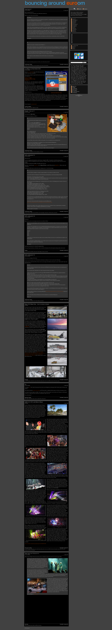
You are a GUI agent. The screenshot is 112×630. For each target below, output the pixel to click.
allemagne (77, 66)
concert (77, 68)
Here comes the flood (75, 91)
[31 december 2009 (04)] (36, 459)
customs (26, 212)
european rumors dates (36, 390)
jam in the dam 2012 (76, 74)
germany (79, 72)
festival (72, 72)
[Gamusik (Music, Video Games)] (78, 55)
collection (74, 68)
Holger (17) (74, 46)
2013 (72, 38)
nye (37, 625)
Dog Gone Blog (74, 90)
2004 (75, 65)
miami (33, 625)
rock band (49, 212)
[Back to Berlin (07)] (57, 365)
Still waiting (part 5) (30, 155)
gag (40, 625)
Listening (26, 106)
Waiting (31, 64)
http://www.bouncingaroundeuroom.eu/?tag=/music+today (54, 291)
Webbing (29, 106)
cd (83, 67)
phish (79, 78)
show (31, 107)
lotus (83, 75)
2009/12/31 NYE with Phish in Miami (34, 402)
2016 (72, 35)
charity (37, 107)
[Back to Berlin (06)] (57, 353)
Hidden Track (74, 86)
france (76, 72)
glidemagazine (27, 355)
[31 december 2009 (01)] (57, 415)
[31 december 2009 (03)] (57, 446)
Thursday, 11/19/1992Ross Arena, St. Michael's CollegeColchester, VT (30, 78)
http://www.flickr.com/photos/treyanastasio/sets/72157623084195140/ (35, 543)
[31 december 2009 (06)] (36, 490)
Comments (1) (66, 106)
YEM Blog (73, 87)
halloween (72, 73)
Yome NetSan (28, 10)
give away (82, 72)
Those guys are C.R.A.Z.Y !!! (32, 553)
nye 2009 (36, 625)
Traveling (26, 379)
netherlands (81, 77)
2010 (25, 398)
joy (25, 251)
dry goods (26, 65)
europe (27, 398)
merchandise (31, 65)
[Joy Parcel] (57, 132)
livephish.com (34, 107)
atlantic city (77, 67)
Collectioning (27, 64)
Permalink (61, 64)
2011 (71, 40)
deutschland (76, 69)
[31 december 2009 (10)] (36, 540)
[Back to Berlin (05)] (57, 341)
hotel (77, 73)
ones (58, 165)
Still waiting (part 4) (30, 216)
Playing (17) (74, 23)
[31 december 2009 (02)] (36, 430)
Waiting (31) (74, 30)
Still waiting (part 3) (30, 254)
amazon (52, 212)
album (75, 66)
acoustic (72, 66)
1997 (71, 65)
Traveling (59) (74, 29)
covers (83, 68)
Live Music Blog (74, 88)
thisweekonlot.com (28, 354)
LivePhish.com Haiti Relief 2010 (33, 68)
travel (45, 398)
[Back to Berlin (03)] (57, 329)
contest (81, 68)
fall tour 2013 (81, 71)
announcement (73, 67)
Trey (30, 387)
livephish (28, 107)
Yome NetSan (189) (75, 45)
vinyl (42, 65)
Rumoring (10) (74, 26)
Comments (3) (66, 250)
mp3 (29, 107)
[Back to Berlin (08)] (36, 377)
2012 (72, 39)
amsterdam (81, 66)
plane (73, 79)
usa (71, 83)
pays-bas (74, 78)
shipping (38, 65)
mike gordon (83, 76)
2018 (72, 34)
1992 (25, 107)
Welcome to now (74, 89)
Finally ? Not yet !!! (30, 111)
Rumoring (26, 397)
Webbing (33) (74, 31)
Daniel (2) (73, 48)
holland (75, 73)
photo (81, 78)
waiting (43, 251)
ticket (76, 82)
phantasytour (41, 354)
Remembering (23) (75, 24)
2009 (25, 625)
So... (26, 384)
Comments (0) (66, 64)
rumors (33, 398)
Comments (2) (66, 150)
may (74, 76)
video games (46, 212)
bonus (81, 67)
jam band (80, 73)
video (73, 83)
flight (74, 72)
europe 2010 (30, 398)
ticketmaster (78, 82)
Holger (27, 305)
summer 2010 (39, 398)
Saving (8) (73, 27)
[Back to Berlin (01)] (57, 317)
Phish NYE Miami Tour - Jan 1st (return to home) (37, 304)
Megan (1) (73, 47)
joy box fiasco (46, 65)
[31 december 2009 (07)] (57, 502)
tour (36, 398)
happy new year (30, 625)
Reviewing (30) (74, 25)
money (28, 65)
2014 (72, 37)
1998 (73, 65)
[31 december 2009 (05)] (57, 474)
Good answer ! (28, 9)
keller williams (73, 75)
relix (30, 355)
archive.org (33, 355)
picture (83, 78)
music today (34, 65)
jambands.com (33, 354)
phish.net (37, 354)
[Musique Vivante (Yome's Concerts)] (82, 55)
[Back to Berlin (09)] (56, 377)
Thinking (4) (74, 28)
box (41, 65)
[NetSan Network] (75, 55)
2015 (72, 36)
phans (77, 78)
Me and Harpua (74, 92)
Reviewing (26, 624)
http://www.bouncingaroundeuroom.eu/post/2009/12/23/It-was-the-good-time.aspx (39, 202)
